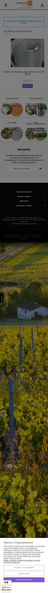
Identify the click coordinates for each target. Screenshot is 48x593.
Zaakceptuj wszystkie (24, 580)
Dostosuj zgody (24, 574)
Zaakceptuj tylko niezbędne (24, 567)
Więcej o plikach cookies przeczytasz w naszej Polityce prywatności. (22, 561)
